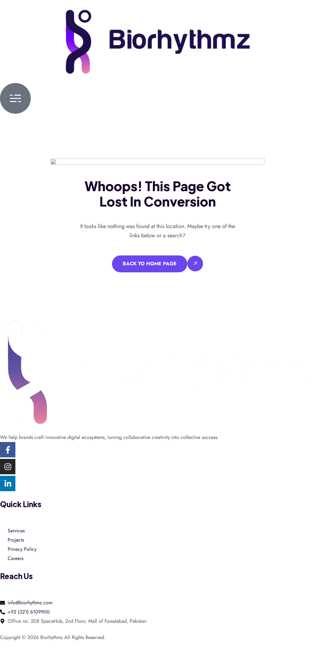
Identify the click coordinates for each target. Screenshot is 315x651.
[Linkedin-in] (7, 483)
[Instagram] (7, 466)
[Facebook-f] (7, 449)
